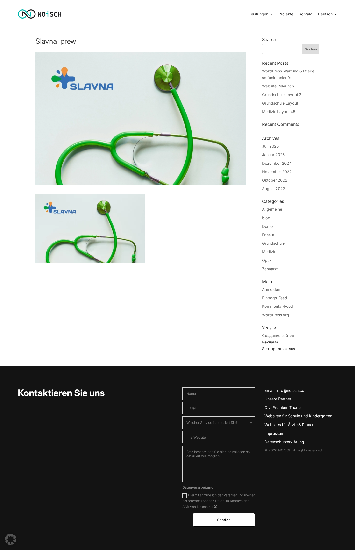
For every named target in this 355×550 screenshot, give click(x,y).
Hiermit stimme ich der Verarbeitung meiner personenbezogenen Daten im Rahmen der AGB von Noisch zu (218, 501)
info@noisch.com (292, 390)
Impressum (274, 433)
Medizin (269, 251)
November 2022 (277, 171)
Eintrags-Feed (274, 297)
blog (266, 217)
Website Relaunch (278, 86)
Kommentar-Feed (277, 306)
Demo (267, 226)
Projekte (285, 14)
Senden (224, 520)
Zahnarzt (270, 268)
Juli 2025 (270, 146)
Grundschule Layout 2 (281, 94)
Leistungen (258, 14)
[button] (10, 539)
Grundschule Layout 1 (281, 103)
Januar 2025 (273, 154)
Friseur (268, 234)
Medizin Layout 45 (278, 111)
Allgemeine (272, 209)
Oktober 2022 (274, 180)
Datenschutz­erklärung (284, 441)
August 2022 (273, 188)
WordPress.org (275, 315)
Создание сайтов (278, 335)
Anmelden (271, 289)
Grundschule (273, 243)
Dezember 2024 (276, 163)
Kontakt (305, 14)
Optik (267, 260)
